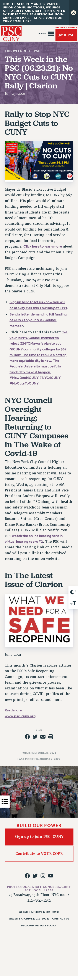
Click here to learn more (42, 246)
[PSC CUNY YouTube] (50, 875)
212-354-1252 (39, 900)
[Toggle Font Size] (73, 603)
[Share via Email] (43, 736)
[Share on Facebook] (27, 736)
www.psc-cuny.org (20, 716)
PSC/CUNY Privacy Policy (39, 925)
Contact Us (60, 918)
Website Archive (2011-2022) (29, 918)
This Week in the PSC (23, 51)
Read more (13, 710)
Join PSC (66, 35)
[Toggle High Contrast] (73, 591)
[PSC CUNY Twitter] (35, 875)
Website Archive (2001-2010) (39, 911)
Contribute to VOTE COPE (39, 853)
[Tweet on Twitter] (35, 736)
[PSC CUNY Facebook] (27, 875)
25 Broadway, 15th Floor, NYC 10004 (39, 895)
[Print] (50, 736)
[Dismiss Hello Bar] (73, 12)
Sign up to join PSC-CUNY (39, 836)
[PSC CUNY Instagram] (43, 875)
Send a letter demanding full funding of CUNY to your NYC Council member (38, 320)
